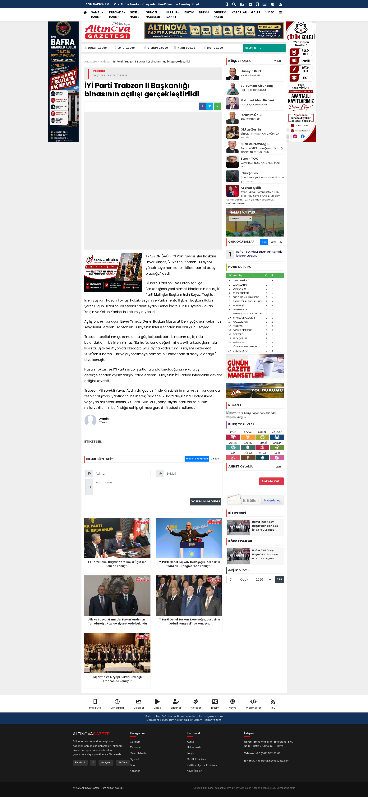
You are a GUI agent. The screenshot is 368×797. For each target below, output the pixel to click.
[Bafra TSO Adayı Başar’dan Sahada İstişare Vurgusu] (255, 415)
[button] (282, 12)
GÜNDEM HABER (220, 14)
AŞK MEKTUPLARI (250, 119)
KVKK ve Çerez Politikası (202, 765)
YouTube (122, 762)
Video (157, 708)
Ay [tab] (280, 242)
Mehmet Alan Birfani (257, 100)
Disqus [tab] (215, 458)
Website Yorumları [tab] (197, 458)
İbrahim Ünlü (251, 115)
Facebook (80, 762)
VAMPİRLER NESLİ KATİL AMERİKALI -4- (260, 164)
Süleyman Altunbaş (257, 86)
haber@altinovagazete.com (272, 760)
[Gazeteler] (264, 4)
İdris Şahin (249, 173)
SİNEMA (203, 12)
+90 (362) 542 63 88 (267, 753)
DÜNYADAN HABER (117, 14)
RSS (273, 708)
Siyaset (134, 759)
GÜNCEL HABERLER (153, 14)
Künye (233, 708)
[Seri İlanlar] (257, 4)
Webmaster (253, 708)
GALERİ (256, 12)
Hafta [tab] (273, 242)
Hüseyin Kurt (251, 71)
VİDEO (269, 12)
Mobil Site (95, 708)
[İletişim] (242, 4)
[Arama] (234, 4)
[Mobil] (227, 4)
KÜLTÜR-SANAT (172, 14)
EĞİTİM (189, 12)
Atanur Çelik (251, 188)
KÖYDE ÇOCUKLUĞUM (254, 104)
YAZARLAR (239, 12)
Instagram (106, 762)
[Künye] (272, 4)
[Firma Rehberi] (250, 4)
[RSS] (280, 4)
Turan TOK (249, 158)
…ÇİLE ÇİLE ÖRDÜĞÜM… (254, 90)
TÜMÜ (277, 61)
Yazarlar (176, 708)
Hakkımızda (194, 747)
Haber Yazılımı (213, 720)
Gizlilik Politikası (196, 759)
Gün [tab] (264, 242)
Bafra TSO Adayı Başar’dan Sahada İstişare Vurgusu (256, 254)
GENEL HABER (134, 14)
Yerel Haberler (138, 753)
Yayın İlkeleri (194, 770)
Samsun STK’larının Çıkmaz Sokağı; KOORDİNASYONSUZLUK (262, 150)
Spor (133, 765)
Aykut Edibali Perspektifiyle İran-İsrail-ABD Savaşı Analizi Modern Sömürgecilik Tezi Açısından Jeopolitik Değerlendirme (253, 197)
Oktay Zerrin (251, 129)
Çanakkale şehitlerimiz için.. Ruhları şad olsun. (262, 179)
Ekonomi (135, 747)
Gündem (135, 741)
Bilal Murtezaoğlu (255, 144)
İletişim (215, 708)
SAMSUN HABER (97, 14)
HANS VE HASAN (250, 75)
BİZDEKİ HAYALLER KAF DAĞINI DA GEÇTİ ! (260, 135)
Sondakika (117, 708)
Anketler (196, 708)
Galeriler (138, 708)
